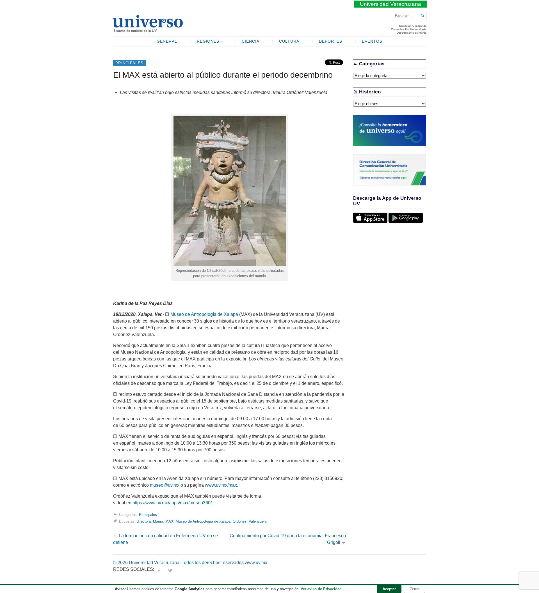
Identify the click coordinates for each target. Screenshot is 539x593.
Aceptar (389, 589)
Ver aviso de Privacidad (321, 589)
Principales (129, 63)
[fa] (159, 569)
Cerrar (414, 589)
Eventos (372, 41)
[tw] (170, 569)
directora (144, 521)
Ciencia (250, 41)
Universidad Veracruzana (390, 4)
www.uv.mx (256, 562)
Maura (158, 521)
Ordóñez (239, 521)
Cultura (289, 41)
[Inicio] (147, 30)
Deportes (330, 41)
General (167, 41)
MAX (169, 521)
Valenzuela (257, 521)
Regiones (208, 41)
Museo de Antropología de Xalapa (204, 314)
